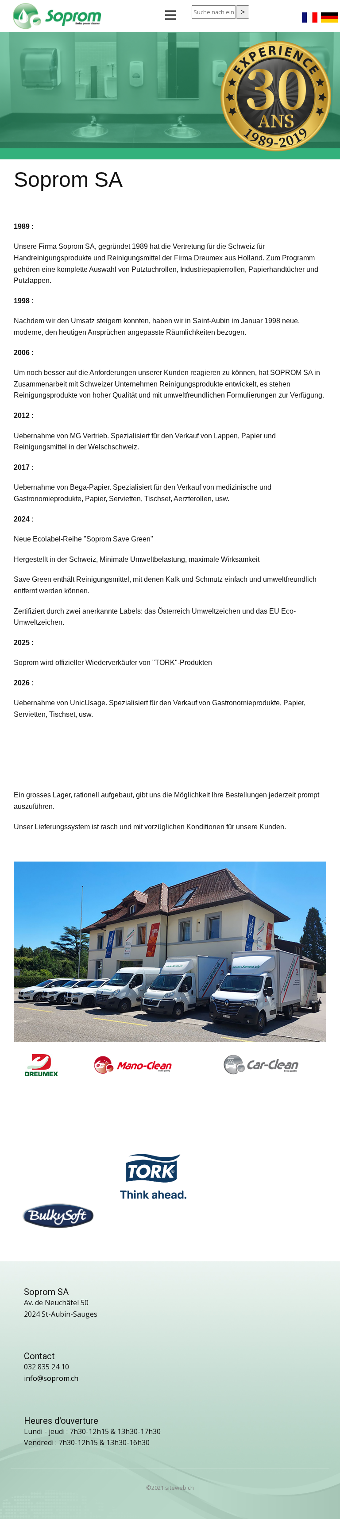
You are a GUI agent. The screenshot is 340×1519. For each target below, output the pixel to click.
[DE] (329, 15)
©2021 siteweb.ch (170, 1488)
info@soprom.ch (51, 1378)
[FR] (309, 15)
